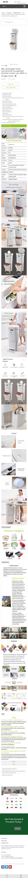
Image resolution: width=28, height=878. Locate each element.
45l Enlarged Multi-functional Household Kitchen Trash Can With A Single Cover (13, 772)
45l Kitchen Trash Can (7, 775)
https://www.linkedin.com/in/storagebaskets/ (14, 857)
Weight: (4, 111)
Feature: (4, 104)
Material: (4, 100)
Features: (4, 116)
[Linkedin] (6, 867)
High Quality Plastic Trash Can (9, 768)
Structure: (4, 102)
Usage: (4, 97)
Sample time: (5, 119)
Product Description (7, 125)
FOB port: (4, 122)
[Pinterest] (10, 867)
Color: (3, 113)
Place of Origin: (5, 105)
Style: (3, 96)
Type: (3, 93)
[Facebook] (2, 867)
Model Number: (6, 108)
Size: (3, 110)
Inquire (10, 84)
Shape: (3, 94)
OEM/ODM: (5, 114)
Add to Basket (10, 87)
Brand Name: (5, 107)
